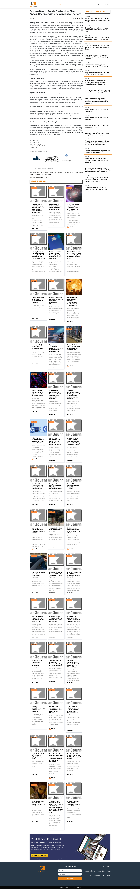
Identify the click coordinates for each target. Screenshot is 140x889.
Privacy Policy (97, 875)
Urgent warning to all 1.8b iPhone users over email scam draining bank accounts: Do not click (73, 710)
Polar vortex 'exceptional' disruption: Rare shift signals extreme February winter (56, 348)
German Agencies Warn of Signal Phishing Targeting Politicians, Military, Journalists (55, 255)
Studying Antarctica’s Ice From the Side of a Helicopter (38, 709)
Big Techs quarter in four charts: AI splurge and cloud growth (38, 756)
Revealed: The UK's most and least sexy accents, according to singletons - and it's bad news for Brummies (56, 757)
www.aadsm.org (71, 132)
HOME (41, 4)
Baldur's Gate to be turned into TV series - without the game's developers (38, 803)
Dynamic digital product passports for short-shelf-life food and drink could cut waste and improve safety (38, 208)
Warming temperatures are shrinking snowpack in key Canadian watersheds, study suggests (73, 394)
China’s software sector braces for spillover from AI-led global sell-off (38, 393)
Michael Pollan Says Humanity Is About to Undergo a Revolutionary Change (56, 301)
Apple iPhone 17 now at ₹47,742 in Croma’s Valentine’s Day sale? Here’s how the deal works (74, 255)
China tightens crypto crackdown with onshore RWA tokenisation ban (38, 440)
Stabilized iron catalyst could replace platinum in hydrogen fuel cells (73, 619)
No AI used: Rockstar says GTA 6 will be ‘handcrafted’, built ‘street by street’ (38, 486)
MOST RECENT (48, 4)
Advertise (108, 875)
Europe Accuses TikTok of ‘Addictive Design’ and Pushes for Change (55, 619)
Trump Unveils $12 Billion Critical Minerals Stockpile (37, 346)
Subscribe (70, 878)
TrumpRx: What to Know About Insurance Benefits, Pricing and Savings (55, 663)
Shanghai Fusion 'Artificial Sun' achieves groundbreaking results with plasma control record (73, 301)
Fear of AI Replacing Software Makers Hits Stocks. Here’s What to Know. (56, 575)
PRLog (52, 22)
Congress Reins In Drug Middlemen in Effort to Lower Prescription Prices (55, 486)
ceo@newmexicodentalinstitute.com (40, 146)
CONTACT (62, 4)
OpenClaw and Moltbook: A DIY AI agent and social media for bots (55, 207)
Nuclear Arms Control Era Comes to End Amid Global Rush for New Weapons (55, 709)
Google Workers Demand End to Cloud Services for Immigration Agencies (38, 664)
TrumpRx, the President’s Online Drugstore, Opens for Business (38, 530)
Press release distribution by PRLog (39, 177)
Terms (91, 875)
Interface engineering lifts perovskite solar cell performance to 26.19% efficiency (73, 664)
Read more (35, 228)
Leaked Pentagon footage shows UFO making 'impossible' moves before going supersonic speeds (73, 441)
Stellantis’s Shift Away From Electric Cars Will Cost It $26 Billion (73, 530)
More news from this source (43, 174)
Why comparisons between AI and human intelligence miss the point (38, 619)
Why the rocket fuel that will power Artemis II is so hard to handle (74, 575)
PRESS (56, 4)
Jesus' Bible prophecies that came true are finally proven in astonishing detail (55, 441)
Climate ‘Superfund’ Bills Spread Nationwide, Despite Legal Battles (73, 803)
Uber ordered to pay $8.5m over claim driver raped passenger (38, 575)
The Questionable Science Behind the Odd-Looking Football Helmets (74, 756)
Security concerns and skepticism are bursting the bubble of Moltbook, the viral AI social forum (38, 255)
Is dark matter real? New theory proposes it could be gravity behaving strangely (73, 207)
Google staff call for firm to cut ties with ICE (55, 529)
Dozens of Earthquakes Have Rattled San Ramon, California (73, 486)
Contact (102, 875)
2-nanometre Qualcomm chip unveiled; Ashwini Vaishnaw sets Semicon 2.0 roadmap (55, 394)
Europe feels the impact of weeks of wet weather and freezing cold (73, 347)
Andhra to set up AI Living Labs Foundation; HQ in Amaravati (38, 300)
